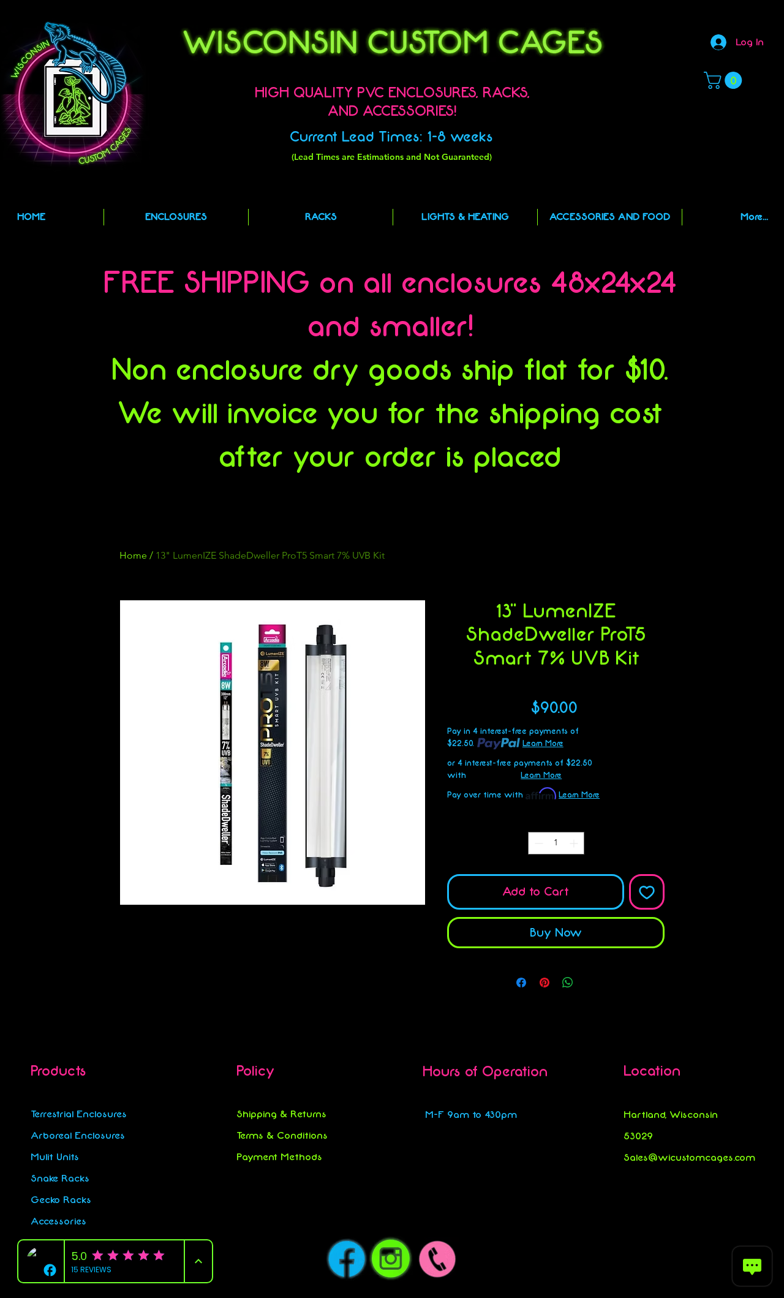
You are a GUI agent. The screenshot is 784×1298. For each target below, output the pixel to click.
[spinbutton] (556, 843)
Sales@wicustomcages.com (689, 1157)
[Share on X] (591, 982)
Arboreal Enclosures (78, 1135)
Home (133, 555)
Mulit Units (55, 1157)
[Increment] (574, 843)
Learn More (543, 743)
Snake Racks (60, 1178)
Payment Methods (279, 1157)
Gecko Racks (61, 1199)
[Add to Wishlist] (647, 892)
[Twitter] (666, 1223)
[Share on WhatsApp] (567, 982)
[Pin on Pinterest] (544, 982)
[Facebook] (627, 1223)
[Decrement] (537, 843)
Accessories (58, 1221)
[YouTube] (686, 1223)
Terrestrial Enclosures (79, 1114)
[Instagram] (647, 1223)
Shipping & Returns (281, 1114)
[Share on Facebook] (521, 982)
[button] (725, 80)
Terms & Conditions (282, 1135)
